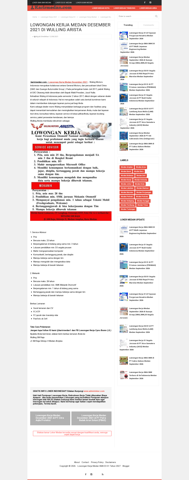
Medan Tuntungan (128, 209)
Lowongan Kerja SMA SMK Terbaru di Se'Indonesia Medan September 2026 (143, 375)
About (77, 462)
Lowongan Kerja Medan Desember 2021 (68, 82)
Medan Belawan (127, 176)
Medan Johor (126, 184)
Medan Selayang (127, 201)
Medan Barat (126, 171)
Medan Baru (138, 171)
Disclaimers (110, 462)
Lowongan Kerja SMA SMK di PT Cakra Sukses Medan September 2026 (141, 146)
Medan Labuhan (127, 188)
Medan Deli (141, 176)
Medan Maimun (143, 188)
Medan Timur (143, 205)
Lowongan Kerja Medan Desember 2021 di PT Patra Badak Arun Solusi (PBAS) (91, 418)
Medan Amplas (127, 167)
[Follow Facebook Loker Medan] (144, 2)
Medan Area (141, 167)
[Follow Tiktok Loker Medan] (156, 2)
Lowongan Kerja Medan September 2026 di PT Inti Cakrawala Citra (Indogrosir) (141, 136)
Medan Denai (126, 180)
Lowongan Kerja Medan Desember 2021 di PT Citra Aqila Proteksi (50, 418)
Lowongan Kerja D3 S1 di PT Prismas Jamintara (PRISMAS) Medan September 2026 (142, 87)
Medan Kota (139, 184)
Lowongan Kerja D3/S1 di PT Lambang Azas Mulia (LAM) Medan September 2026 (141, 111)
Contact (85, 462)
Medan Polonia (142, 197)
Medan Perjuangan (143, 192)
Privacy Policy (97, 462)
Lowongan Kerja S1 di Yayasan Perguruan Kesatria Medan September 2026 (142, 36)
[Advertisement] (71, 61)
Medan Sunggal (143, 201)
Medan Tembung (127, 205)
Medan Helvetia (140, 180)
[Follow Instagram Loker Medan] (150, 2)
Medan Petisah (127, 197)
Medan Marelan (127, 192)
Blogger (126, 466)
